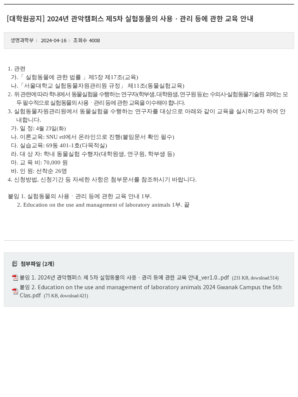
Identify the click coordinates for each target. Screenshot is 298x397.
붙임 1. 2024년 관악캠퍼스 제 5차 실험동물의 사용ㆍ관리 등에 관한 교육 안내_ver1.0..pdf (124, 277)
